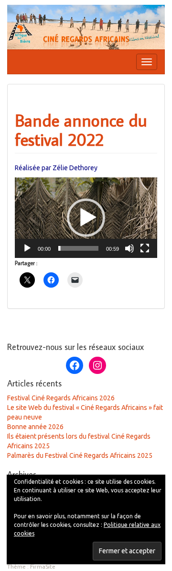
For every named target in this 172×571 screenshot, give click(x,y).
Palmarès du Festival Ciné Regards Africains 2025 (79, 455)
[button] (86, 217)
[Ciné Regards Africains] (86, 26)
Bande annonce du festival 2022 (81, 130)
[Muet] (129, 248)
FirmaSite (42, 566)
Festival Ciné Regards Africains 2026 (61, 398)
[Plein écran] (145, 248)
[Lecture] (27, 248)
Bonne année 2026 (35, 427)
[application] (86, 217)
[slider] (78, 248)
